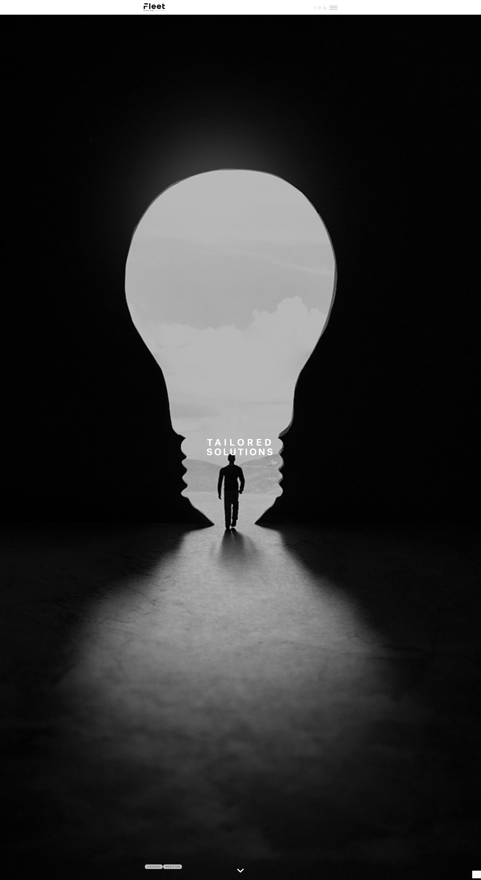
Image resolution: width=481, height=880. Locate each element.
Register (173, 866)
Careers (154, 866)
